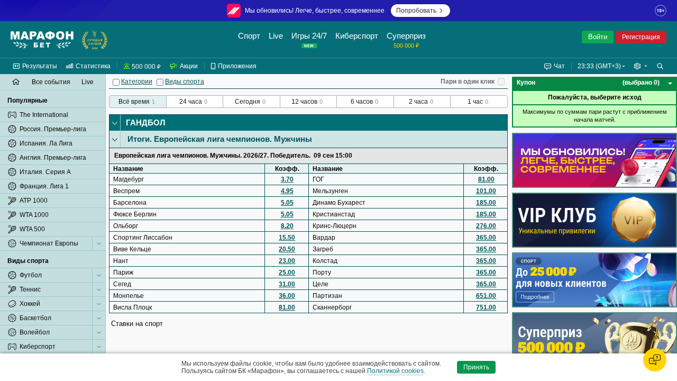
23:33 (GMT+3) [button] (599, 66)
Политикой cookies (395, 371)
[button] (640, 66)
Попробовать (416, 10)
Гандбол (146, 122)
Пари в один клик (468, 81)
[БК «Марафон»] (42, 39)
